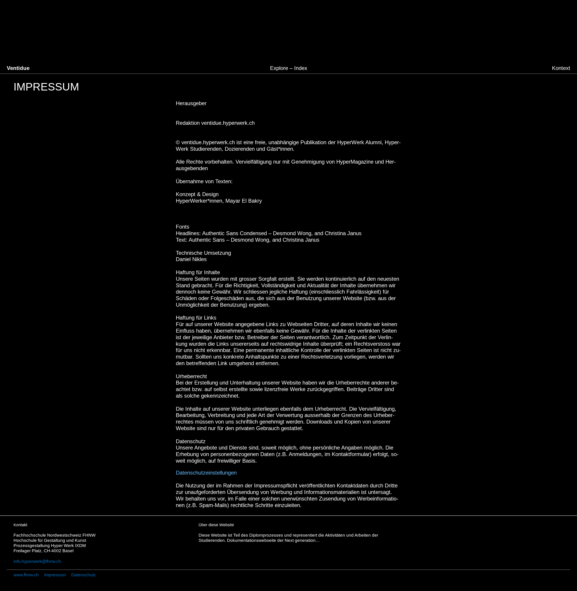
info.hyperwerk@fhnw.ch (37, 561)
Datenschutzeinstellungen (206, 473)
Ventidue (18, 68)
